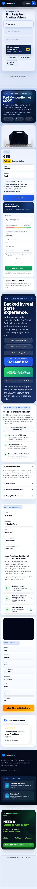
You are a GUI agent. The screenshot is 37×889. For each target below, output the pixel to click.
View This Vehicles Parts (18, 708)
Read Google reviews (15, 720)
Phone (9, 243)
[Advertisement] (18, 873)
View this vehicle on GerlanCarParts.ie (18, 381)
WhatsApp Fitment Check (18, 373)
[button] (18, 49)
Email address (9, 235)
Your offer (8, 216)
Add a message (17, 250)
